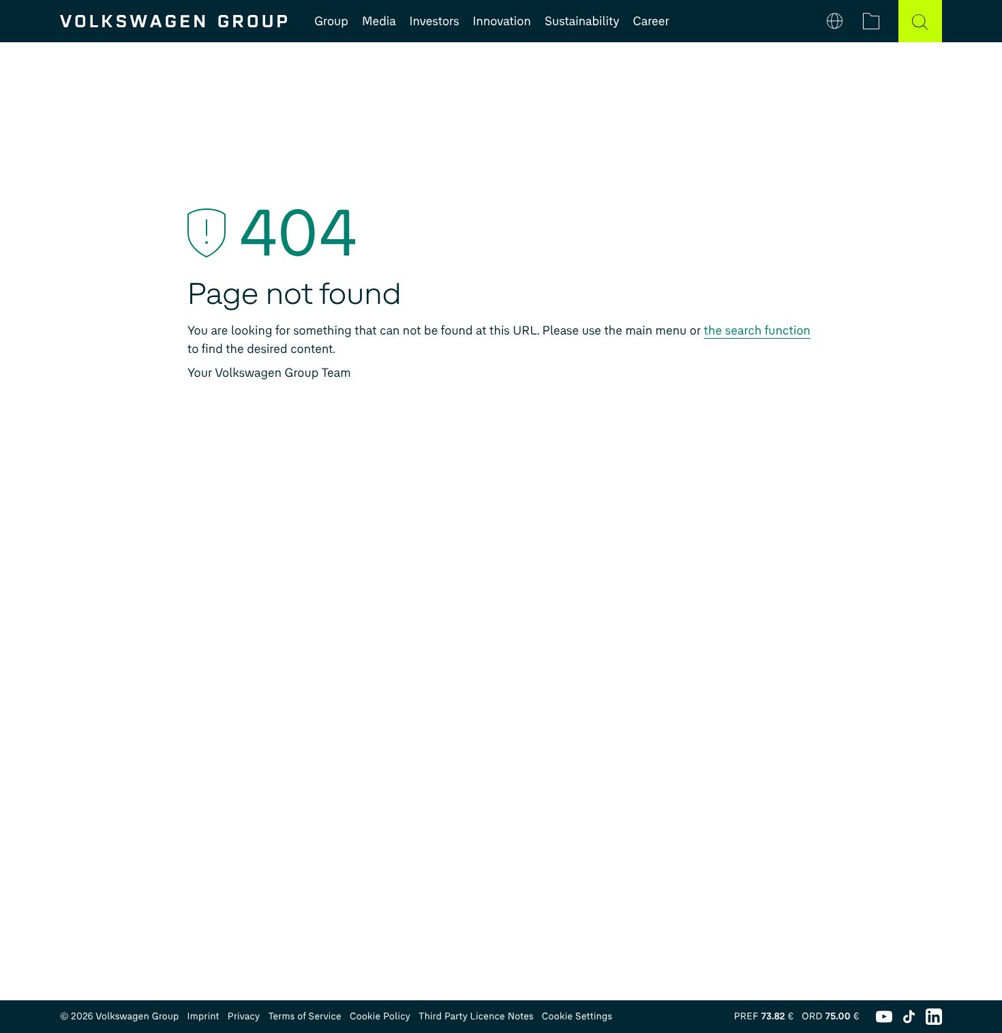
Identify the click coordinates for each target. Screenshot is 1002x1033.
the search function (757, 330)
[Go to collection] (871, 21)
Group (331, 21)
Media (379, 21)
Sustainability (582, 21)
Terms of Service (304, 1016)
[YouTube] (884, 1016)
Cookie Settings (577, 1016)
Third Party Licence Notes (476, 1016)
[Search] (920, 21)
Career (651, 21)
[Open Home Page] (173, 21)
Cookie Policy (380, 1016)
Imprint (203, 1016)
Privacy (244, 1016)
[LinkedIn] (934, 1016)
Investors (434, 21)
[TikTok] (909, 1016)
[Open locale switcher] (834, 21)
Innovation (502, 21)
